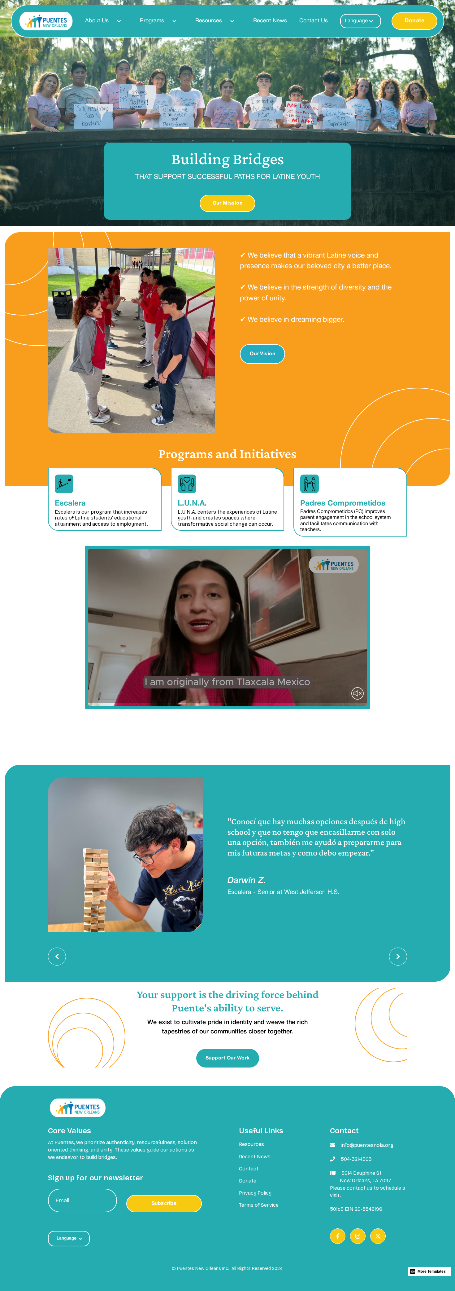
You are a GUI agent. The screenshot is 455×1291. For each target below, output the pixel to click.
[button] (100, 21)
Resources (208, 21)
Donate (414, 21)
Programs (152, 21)
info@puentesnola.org (367, 1145)
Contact (248, 1169)
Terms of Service (259, 1205)
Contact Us (313, 21)
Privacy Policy (255, 1193)
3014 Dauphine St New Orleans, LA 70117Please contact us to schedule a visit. (367, 1184)
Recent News (270, 21)
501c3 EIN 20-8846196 (356, 1209)
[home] (46, 21)
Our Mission (228, 203)
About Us (97, 21)
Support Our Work (228, 1058)
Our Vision (262, 354)
